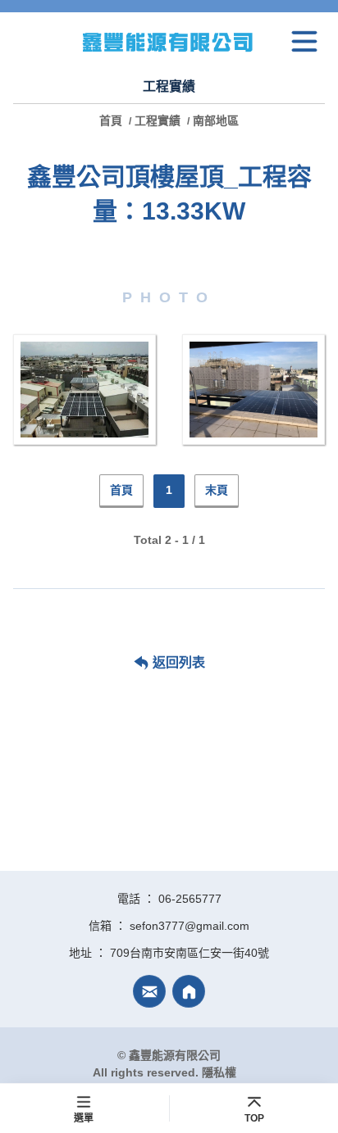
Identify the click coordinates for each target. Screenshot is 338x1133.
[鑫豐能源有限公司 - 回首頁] (169, 41)
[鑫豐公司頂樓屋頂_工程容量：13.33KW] (84, 389)
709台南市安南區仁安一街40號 (189, 952)
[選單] (304, 41)
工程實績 (157, 120)
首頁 (112, 120)
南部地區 (216, 120)
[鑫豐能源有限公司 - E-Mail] (149, 991)
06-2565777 (190, 898)
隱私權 (219, 1072)
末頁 (216, 489)
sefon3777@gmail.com (189, 925)
